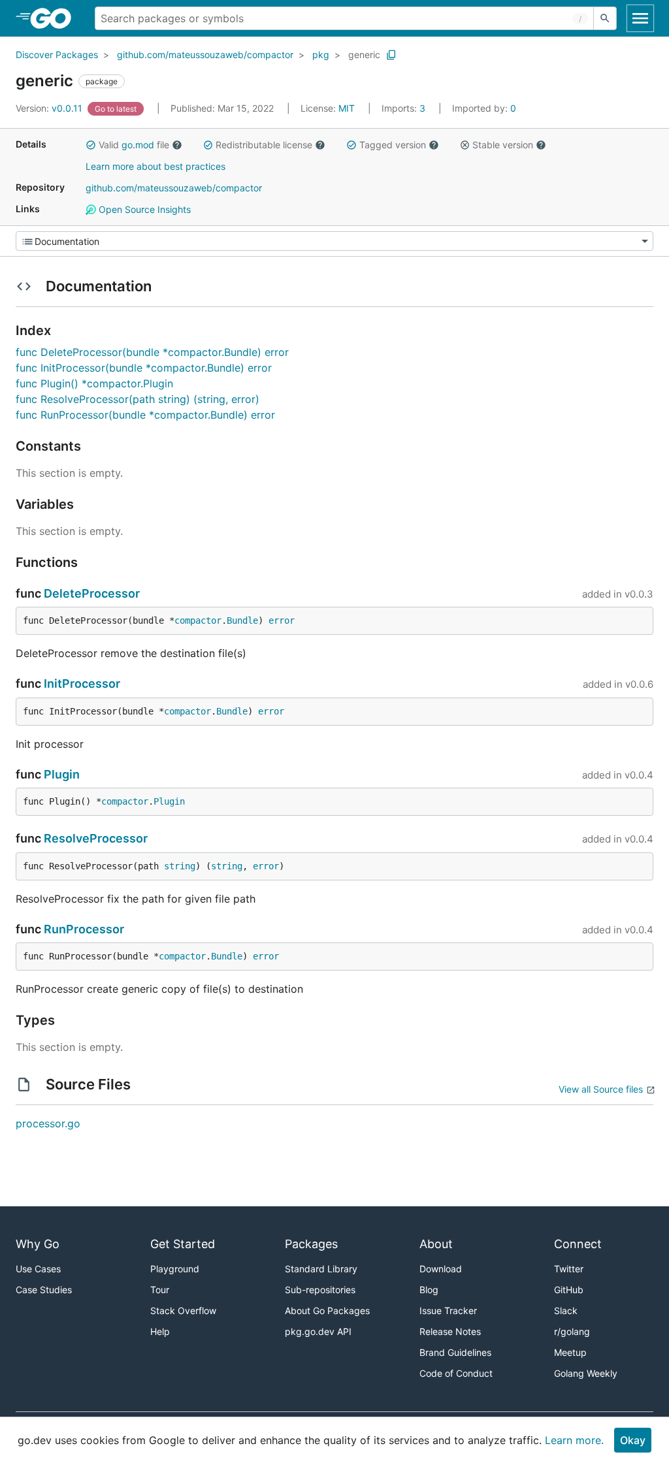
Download (440, 1268)
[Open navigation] (640, 18)
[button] (91, 145)
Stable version (503, 144)
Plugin (62, 774)
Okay (632, 1440)
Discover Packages (57, 54)
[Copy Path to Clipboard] (391, 55)
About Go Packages (327, 1310)
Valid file (134, 144)
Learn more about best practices (155, 166)
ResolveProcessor (96, 838)
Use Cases (38, 1268)
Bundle (242, 620)
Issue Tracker (448, 1310)
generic (364, 54)
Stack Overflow (183, 1310)
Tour (159, 1289)
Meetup (570, 1352)
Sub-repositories (320, 1289)
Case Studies (44, 1289)
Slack (566, 1310)
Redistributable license (264, 144)
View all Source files (601, 1089)
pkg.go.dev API (318, 1331)
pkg (320, 54)
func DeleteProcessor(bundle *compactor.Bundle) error (152, 352)
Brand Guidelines (455, 1352)
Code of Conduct (456, 1373)
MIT (346, 108)
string (179, 866)
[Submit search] (605, 18)
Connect (578, 1244)
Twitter (568, 1268)
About (436, 1244)
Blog (428, 1289)
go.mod (138, 144)
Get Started (182, 1244)
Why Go (37, 1244)
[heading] (55, 18)
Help (160, 1331)
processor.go (48, 1123)
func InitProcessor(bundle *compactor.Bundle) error (144, 367)
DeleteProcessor (92, 593)
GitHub (568, 1289)
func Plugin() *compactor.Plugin (94, 383)
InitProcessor (82, 683)
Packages (311, 1244)
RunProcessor (84, 929)
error (282, 620)
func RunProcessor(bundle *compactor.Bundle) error (145, 414)
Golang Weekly (585, 1373)
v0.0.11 (50, 108)
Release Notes (450, 1331)
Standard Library (321, 1268)
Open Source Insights (143, 209)
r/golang (572, 1331)
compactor (197, 620)
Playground (174, 1268)
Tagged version (393, 144)
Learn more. (574, 1440)
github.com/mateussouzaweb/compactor (205, 54)
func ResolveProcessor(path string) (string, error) (137, 399)
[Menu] (334, 241)
